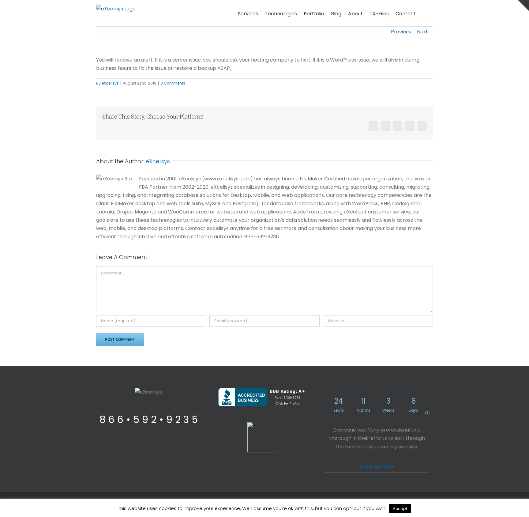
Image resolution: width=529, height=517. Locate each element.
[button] (424, 13)
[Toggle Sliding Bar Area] (523, 5)
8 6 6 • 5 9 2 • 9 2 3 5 (148, 419)
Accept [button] (400, 508)
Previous (401, 31)
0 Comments (172, 83)
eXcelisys (110, 83)
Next (422, 31)
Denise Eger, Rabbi (377, 466)
